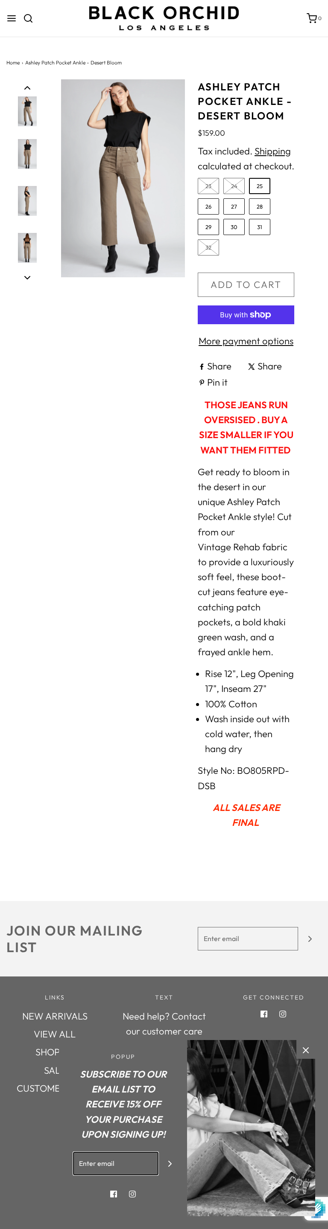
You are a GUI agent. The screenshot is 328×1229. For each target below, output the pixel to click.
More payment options (246, 341)
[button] (27, 86)
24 (234, 186)
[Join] (310, 938)
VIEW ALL (55, 1034)
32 (208, 247)
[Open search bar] (31, 18)
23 (208, 186)
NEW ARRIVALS (55, 1016)
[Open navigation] (11, 18)
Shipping (273, 151)
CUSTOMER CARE (55, 1088)
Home (13, 62)
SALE (55, 1070)
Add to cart (246, 285)
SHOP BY (54, 1052)
